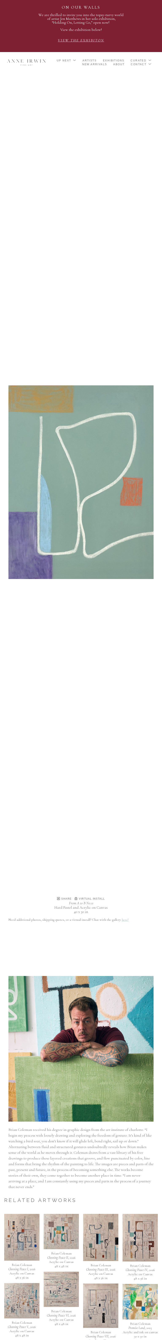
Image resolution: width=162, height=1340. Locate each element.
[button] (66, 60)
